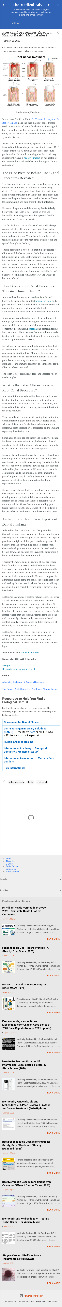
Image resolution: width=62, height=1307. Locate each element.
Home (9, 858)
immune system (43, 301)
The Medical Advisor (31, 5)
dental (30, 782)
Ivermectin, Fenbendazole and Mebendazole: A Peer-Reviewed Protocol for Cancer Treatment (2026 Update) (26, 1105)
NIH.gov (6, 665)
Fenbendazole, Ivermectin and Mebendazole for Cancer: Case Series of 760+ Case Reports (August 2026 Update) (26, 1025)
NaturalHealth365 (30, 652)
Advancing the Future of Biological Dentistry (23, 682)
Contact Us (11, 869)
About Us (10, 861)
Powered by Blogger (33, 1296)
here (32, 731)
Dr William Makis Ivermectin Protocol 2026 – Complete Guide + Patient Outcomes (24, 911)
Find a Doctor (12, 866)
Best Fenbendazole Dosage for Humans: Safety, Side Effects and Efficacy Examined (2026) (26, 1145)
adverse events (16, 782)
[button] (58, 33)
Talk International (14, 767)
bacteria (33, 328)
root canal (42, 782)
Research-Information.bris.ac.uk (18, 669)
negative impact (32, 157)
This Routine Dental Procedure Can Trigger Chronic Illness (29, 689)
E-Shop (9, 864)
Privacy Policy (12, 871)
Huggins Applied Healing (18, 741)
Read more (53, 939)
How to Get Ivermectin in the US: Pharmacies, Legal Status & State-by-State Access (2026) (24, 1065)
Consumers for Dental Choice (21, 722)
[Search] (58, 5)
